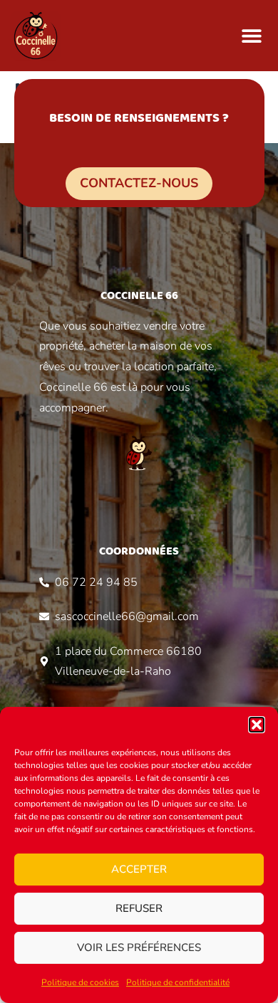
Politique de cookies (80, 982)
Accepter (139, 869)
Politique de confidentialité (178, 982)
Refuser (139, 908)
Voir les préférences (139, 947)
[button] (256, 725)
